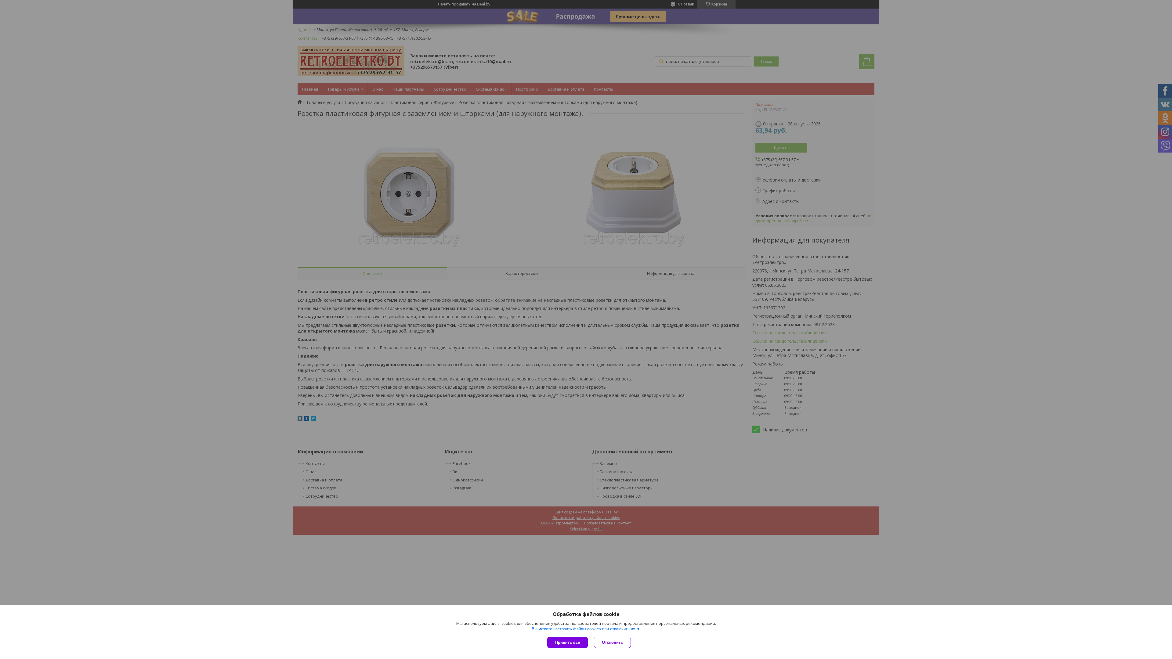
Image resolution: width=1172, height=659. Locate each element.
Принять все (567, 642)
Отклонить (612, 642)
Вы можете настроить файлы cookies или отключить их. (584, 629)
